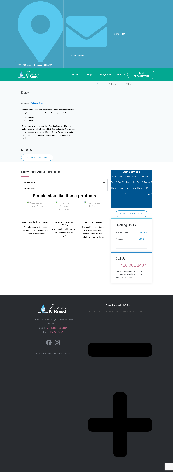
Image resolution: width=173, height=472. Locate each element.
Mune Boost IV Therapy (164, 182)
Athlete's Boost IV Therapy (64, 223)
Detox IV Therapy (134, 182)
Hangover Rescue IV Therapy (147, 185)
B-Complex (29, 188)
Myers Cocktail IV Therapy (35, 222)
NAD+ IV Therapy (93, 222)
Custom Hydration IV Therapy (127, 185)
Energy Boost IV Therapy (140, 182)
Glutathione (29, 182)
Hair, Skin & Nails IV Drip (152, 191)
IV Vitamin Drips (36, 103)
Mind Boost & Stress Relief (169, 188)
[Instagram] (57, 342)
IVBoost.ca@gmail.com (56, 328)
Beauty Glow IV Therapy (120, 182)
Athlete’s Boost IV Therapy (114, 182)
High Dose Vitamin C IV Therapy (157, 188)
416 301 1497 (133, 265)
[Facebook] (49, 342)
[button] (64, 182)
